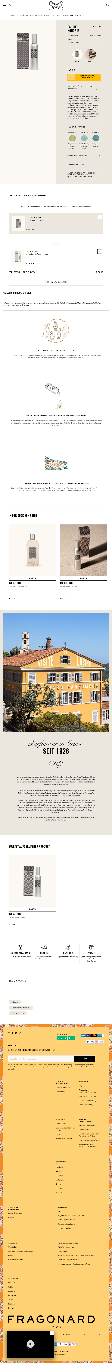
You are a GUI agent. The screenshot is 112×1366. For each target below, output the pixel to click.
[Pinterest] (57, 1327)
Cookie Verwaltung (86, 1105)
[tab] (83, 127)
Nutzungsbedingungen (87, 1096)
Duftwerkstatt (84, 1130)
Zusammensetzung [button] (75, 164)
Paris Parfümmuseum (87, 1125)
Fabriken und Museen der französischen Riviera (76, 1256)
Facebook (59, 1167)
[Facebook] (53, 1327)
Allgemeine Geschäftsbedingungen (71, 1216)
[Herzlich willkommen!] (56, 5)
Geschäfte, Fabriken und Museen (20, 1251)
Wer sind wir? (61, 1124)
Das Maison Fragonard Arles (89, 1140)
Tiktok (58, 1184)
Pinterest (59, 1176)
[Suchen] (10, 5)
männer (14, 1002)
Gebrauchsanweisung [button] (77, 156)
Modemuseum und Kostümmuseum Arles (74, 1264)
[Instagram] (49, 1327)
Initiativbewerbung (63, 1088)
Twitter (58, 1171)
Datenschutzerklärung (87, 1101)
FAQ (80, 1086)
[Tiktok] (60, 1327)
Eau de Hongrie (17, 1013)
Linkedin (59, 1188)
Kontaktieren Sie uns (64, 1138)
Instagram (60, 1180)
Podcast (59, 1193)
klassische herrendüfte (20, 1008)
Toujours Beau (33, 251)
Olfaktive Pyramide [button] (76, 127)
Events (58, 1134)
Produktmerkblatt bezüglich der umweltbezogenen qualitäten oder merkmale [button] (81, 174)
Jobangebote (60, 1092)
